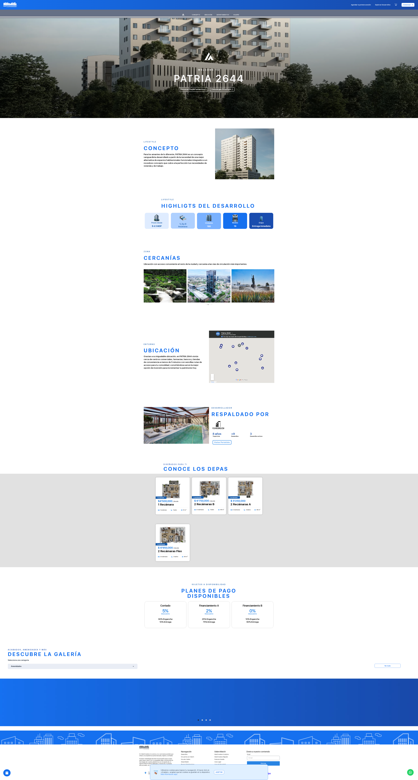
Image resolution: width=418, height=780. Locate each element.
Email (248, 754)
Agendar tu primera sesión (361, 5)
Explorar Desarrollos (382, 5)
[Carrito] (396, 5)
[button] (408, 5)
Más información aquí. (169, 774)
